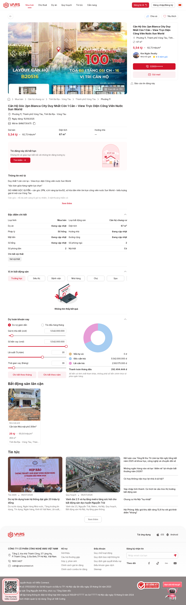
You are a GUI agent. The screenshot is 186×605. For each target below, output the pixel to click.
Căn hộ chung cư (36, 99)
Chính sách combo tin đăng (74, 569)
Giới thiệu (65, 553)
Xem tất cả (115, 89)
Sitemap (98, 569)
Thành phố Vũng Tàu (86, 99)
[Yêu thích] (37, 391)
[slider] (12, 336)
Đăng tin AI (139, 5)
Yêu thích (171, 16)
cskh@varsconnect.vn (22, 566)
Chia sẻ (153, 16)
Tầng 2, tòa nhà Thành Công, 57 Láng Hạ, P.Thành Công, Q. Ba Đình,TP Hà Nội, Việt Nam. (34, 555)
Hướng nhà (100, 130)
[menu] (76, 561)
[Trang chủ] (8, 99)
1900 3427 (17, 561)
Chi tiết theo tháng (22, 374)
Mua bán (19, 99)
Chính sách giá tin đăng (72, 565)
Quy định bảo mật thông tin (107, 557)
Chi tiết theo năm (52, 374)
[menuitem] (76, 553)
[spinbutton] (55, 331)
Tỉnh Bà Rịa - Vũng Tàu (60, 99)
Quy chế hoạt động (103, 553)
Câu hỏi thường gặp (70, 557)
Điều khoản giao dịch (104, 565)
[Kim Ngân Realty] (136, 55)
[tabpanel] (67, 296)
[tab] (16, 278)
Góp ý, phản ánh (69, 561)
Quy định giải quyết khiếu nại (107, 561)
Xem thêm (93, 519)
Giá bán (11, 130)
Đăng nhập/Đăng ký (163, 5)
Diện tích (63, 130)
